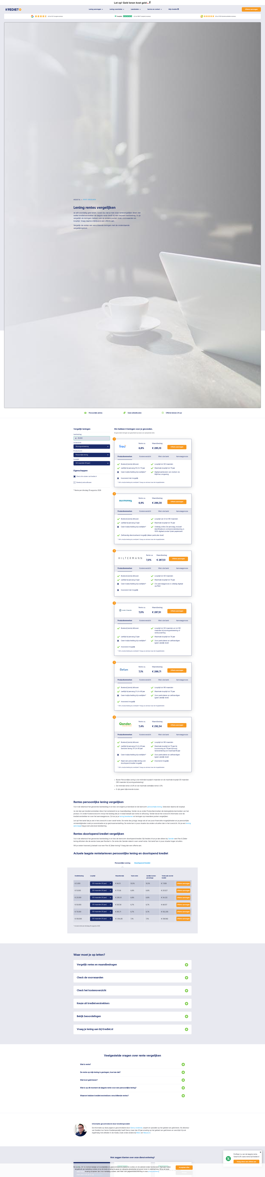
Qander (171, 839)
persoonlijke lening (154, 807)
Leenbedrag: (77, 434)
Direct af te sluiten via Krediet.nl (86, 476)
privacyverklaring (153, 1171)
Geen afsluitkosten (135, 413)
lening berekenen (126, 816)
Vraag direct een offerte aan (246, 1162)
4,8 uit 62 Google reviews (55, 16)
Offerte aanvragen (251, 9)
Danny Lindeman (136, 1128)
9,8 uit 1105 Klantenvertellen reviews (225, 16)
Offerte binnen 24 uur (174, 413)
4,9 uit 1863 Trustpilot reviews (142, 16)
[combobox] (91, 446)
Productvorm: (77, 451)
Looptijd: (76, 459)
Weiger (184, 1172)
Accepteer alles (184, 1167)
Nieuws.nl (146, 1133)
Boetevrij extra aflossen (84, 482)
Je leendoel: (77, 443)
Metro (138, 1133)
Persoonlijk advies (95, 413)
